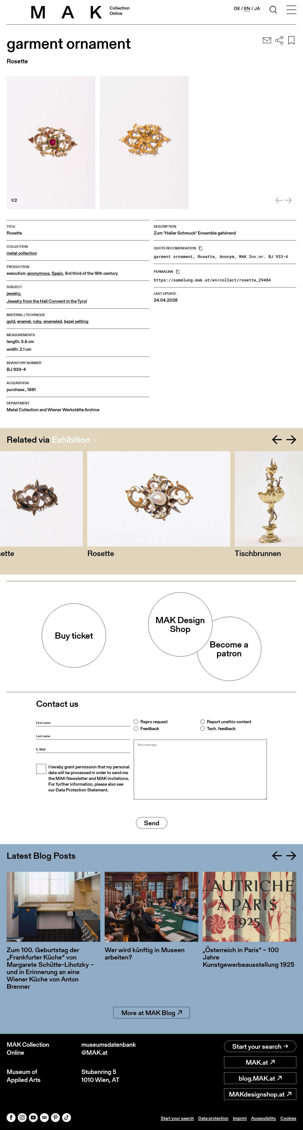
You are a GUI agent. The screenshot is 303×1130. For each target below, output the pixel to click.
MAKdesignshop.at (257, 1094)
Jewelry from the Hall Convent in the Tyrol (47, 301)
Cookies (288, 1118)
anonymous (38, 273)
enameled (52, 321)
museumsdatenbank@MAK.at (108, 1049)
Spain (57, 273)
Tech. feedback (221, 728)
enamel (24, 321)
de (237, 8)
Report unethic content (229, 721)
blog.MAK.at (257, 1078)
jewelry (13, 293)
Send (151, 823)
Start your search (256, 1046)
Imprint (240, 1118)
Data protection (213, 1118)
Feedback (149, 728)
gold (11, 321)
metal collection (22, 253)
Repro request (154, 721)
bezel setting (76, 321)
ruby (37, 321)
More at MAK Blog (148, 1012)
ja (257, 8)
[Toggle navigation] (291, 10)
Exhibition (71, 439)
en (247, 9)
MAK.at (257, 1062)
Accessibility (263, 1118)
